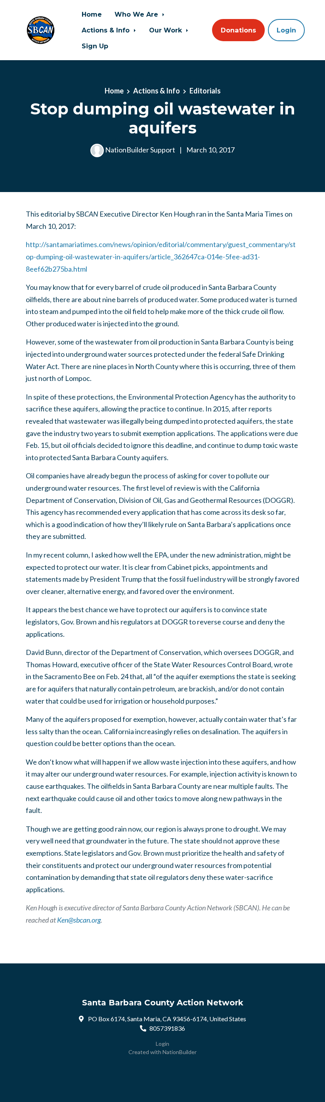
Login (286, 30)
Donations (238, 30)
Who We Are (137, 14)
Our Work (166, 30)
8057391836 (167, 1028)
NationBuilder (179, 1052)
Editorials (205, 90)
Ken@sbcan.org (79, 919)
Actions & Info (107, 30)
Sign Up (95, 46)
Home (92, 14)
